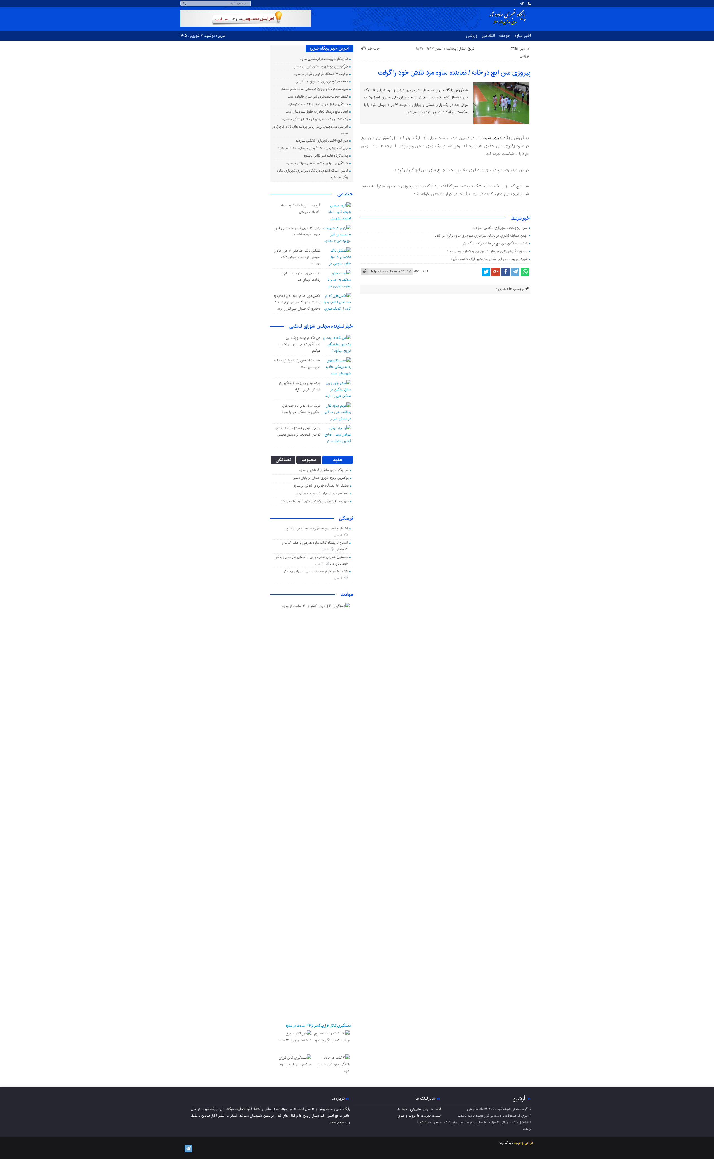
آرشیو (519, 1098)
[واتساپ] (525, 272)
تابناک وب (506, 1142)
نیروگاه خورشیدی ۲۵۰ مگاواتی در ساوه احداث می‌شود (313, 148)
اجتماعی (345, 194)
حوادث (504, 35)
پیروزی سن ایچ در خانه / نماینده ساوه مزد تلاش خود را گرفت (454, 72)
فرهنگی (346, 518)
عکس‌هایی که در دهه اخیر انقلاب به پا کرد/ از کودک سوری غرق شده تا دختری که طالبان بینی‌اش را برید (297, 302)
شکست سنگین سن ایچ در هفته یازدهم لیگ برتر (495, 243)
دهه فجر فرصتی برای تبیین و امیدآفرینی (321, 81)
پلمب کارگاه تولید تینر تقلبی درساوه (326, 155)
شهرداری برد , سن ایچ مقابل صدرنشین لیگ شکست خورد (489, 259)
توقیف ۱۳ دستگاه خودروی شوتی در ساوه (321, 74)
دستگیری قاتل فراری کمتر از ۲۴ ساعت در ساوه (318, 104)
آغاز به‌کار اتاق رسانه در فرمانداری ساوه (324, 59)
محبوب (309, 460)
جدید (337, 460)
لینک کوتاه (421, 271)
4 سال (338, 535)
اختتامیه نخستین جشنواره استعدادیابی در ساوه (316, 528)
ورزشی (471, 35)
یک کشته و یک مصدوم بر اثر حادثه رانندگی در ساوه (315, 119)
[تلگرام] (521, 3)
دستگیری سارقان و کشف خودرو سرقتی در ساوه (317, 163)
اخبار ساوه (523, 35)
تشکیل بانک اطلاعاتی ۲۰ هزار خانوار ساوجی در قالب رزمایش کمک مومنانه (297, 257)
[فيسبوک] (505, 272)
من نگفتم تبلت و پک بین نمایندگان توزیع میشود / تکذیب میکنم (299, 344)
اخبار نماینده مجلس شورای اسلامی (321, 326)
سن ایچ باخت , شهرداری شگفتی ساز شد (500, 227)
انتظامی (488, 35)
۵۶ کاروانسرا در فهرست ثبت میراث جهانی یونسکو (316, 571)
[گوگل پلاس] (495, 272)
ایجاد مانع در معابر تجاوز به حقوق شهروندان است (317, 111)
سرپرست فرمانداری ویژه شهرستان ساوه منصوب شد (314, 89)
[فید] (529, 3)
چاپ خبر (374, 48)
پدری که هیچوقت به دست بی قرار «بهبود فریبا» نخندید (493, 1115)
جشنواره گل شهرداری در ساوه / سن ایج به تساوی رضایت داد (487, 251)
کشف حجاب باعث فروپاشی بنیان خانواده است (318, 96)
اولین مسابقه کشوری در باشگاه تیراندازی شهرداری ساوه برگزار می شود (481, 235)
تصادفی (283, 460)
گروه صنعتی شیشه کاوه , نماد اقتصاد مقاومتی (497, 1109)
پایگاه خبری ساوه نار (495, 138)
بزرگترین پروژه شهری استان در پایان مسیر (321, 66)
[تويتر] (486, 272)
